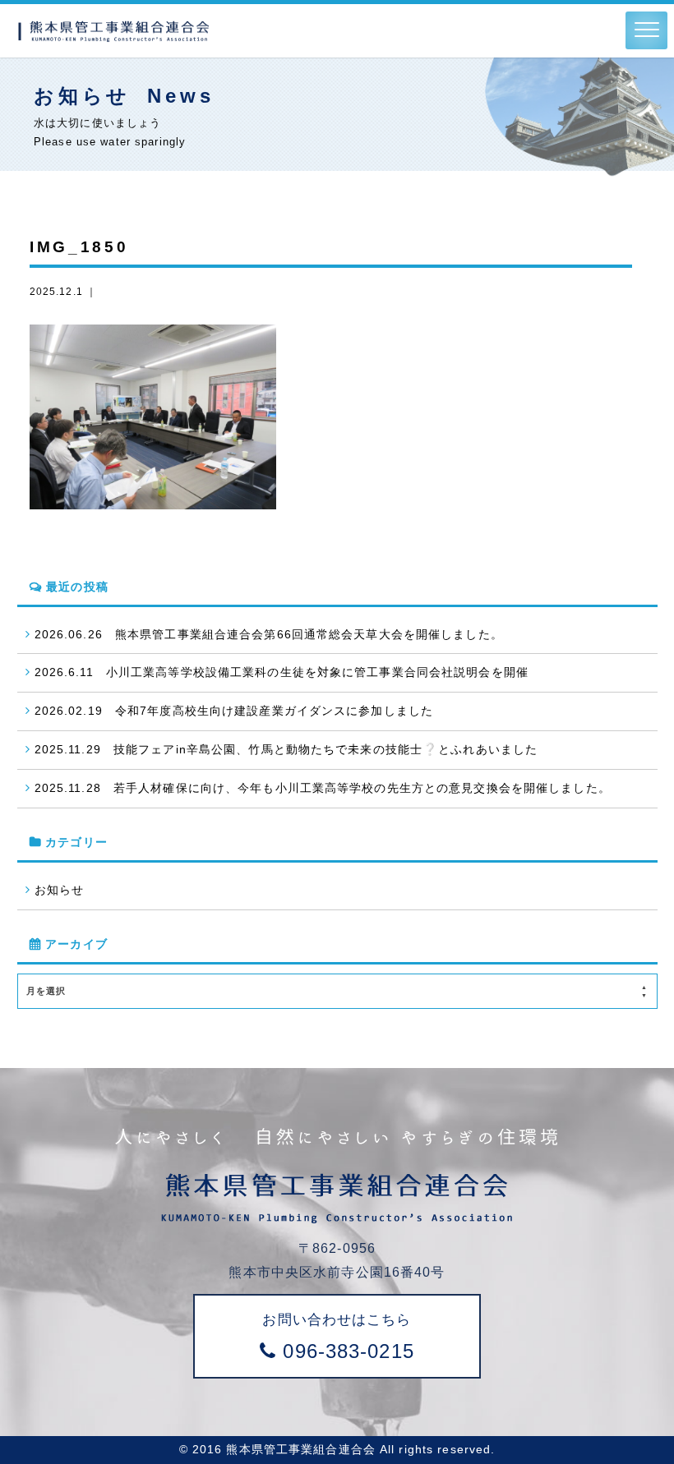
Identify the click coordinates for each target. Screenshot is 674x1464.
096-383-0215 (337, 1336)
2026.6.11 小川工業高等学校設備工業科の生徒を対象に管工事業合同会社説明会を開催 (282, 672)
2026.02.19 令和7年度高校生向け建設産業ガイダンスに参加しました (234, 710)
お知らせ (59, 889)
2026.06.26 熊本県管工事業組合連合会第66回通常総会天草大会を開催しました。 (269, 634)
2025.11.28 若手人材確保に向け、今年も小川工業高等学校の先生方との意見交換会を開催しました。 (323, 787)
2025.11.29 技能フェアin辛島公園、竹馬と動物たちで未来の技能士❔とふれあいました (286, 749)
